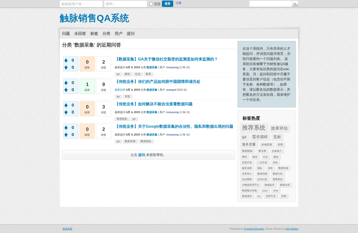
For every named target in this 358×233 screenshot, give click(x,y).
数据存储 (283, 168)
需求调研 (260, 137)
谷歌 (270, 168)
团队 (259, 168)
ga (244, 137)
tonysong (172, 67)
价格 (275, 162)
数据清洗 (247, 196)
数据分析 (278, 173)
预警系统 (278, 179)
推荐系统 (253, 127)
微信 (275, 156)
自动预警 (247, 179)
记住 (157, 4)
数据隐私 (247, 150)
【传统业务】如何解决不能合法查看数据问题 (154, 104)
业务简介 (247, 173)
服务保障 (247, 168)
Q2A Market (291, 228)
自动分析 (262, 179)
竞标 (277, 137)
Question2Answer (254, 228)
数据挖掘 (262, 173)
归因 (283, 196)
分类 (106, 33)
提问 (131, 33)
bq (258, 196)
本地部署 (266, 144)
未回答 (80, 33)
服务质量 (249, 144)
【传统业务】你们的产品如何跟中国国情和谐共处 (157, 81)
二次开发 (262, 162)
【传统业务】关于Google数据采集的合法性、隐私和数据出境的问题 (174, 126)
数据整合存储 (249, 190)
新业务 (262, 150)
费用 (244, 156)
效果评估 (279, 128)
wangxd (171, 89)
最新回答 (120, 89)
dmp (275, 190)
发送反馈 (67, 228)
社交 (265, 156)
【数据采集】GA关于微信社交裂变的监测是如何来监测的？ (166, 59)
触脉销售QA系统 (94, 18)
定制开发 (247, 162)
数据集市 (269, 185)
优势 (280, 144)
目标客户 (277, 151)
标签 (94, 33)
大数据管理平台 (250, 185)
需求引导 (271, 196)
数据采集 (152, 67)
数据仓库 (285, 185)
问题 (66, 33)
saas (265, 190)
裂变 (255, 156)
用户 (118, 33)
